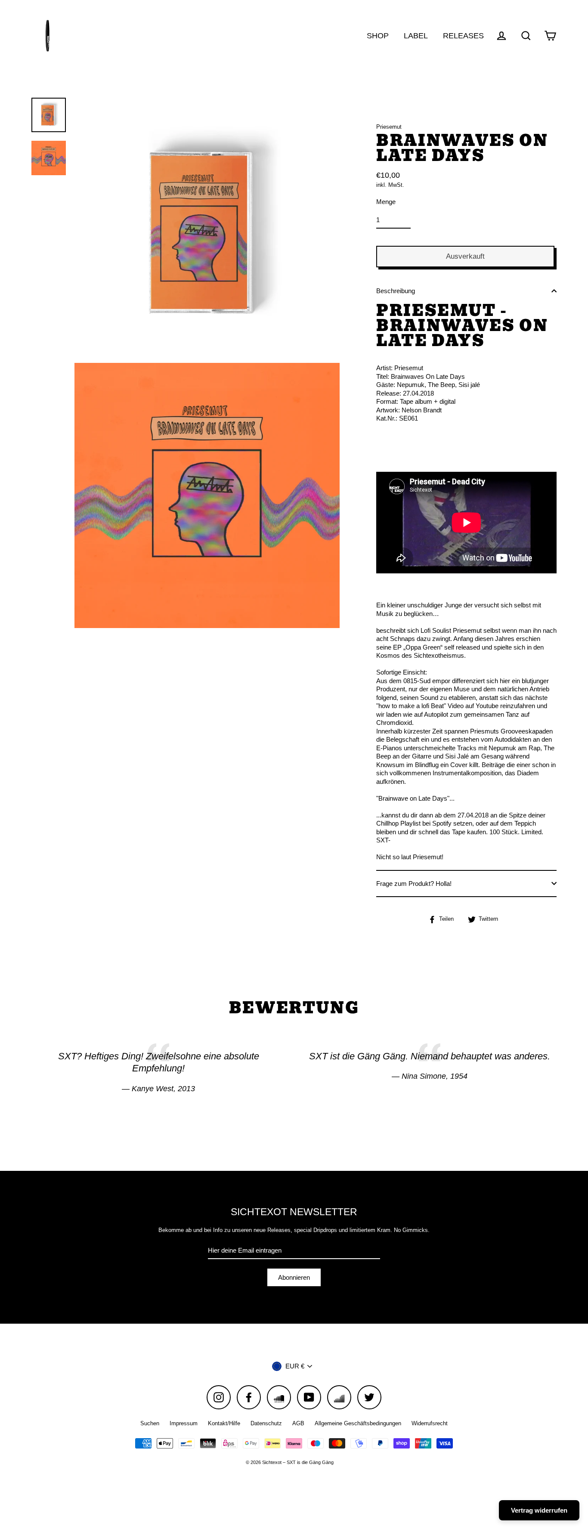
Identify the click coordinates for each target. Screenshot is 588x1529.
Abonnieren (294, 1277)
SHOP (378, 35)
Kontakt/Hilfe (224, 1423)
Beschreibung (395, 290)
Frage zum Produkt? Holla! (414, 883)
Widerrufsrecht (430, 1423)
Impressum (184, 1423)
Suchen (149, 1423)
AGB (298, 1423)
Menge (386, 201)
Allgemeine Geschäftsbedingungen (358, 1423)
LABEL (416, 35)
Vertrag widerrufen (539, 1510)
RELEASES (463, 35)
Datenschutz (266, 1423)
